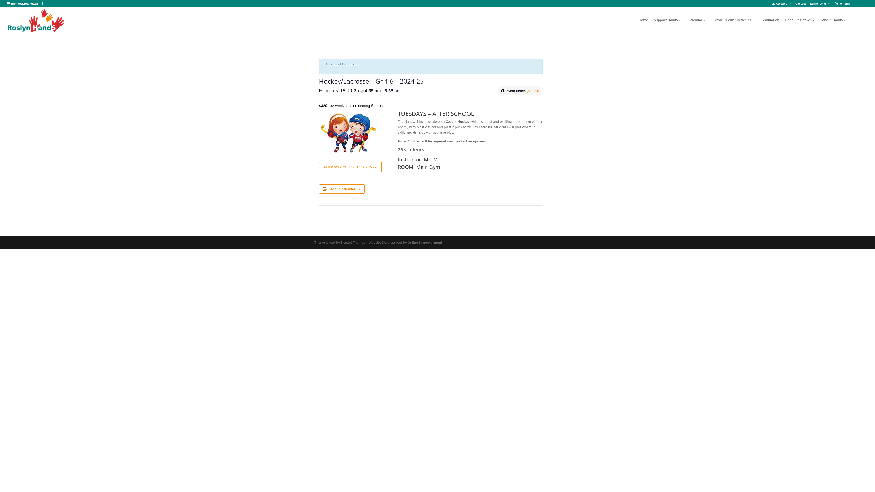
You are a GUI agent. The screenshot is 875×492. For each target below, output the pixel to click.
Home (643, 20)
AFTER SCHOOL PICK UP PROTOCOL (350, 167)
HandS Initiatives (798, 20)
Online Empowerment (425, 242)
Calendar (695, 20)
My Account (779, 3)
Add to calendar (342, 189)
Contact (800, 3)
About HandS (832, 20)
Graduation (770, 20)
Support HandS (666, 20)
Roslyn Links (818, 3)
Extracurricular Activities (732, 20)
